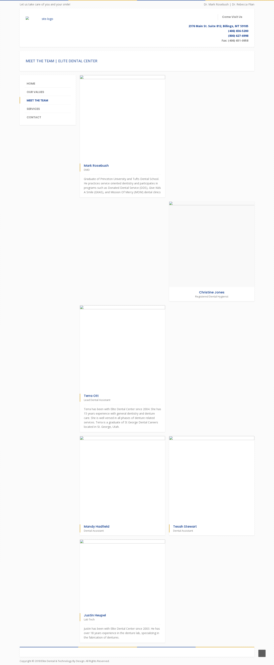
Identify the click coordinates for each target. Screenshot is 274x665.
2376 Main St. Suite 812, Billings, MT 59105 (218, 26)
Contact (34, 117)
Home (31, 84)
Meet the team (37, 100)
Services (33, 109)
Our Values (35, 92)
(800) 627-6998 (238, 36)
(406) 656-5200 (238, 31)
